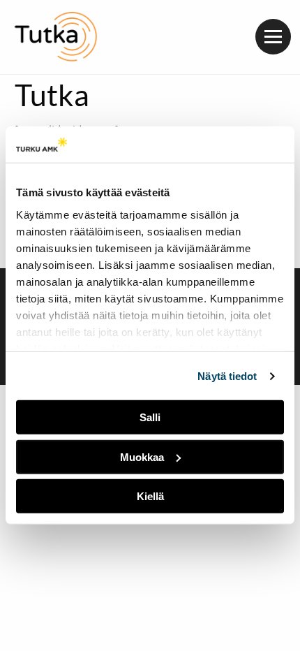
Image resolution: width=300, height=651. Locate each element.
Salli (150, 417)
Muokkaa (142, 457)
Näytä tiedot (227, 376)
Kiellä (150, 496)
